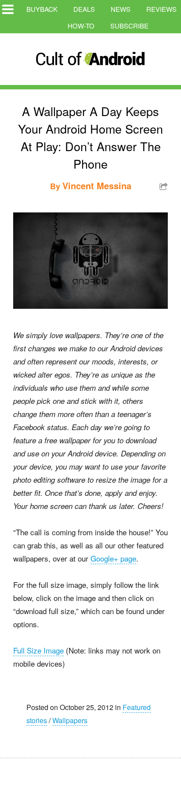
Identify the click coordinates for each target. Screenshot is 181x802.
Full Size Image (38, 650)
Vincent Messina (96, 185)
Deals (84, 9)
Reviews (161, 9)
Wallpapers (69, 720)
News (120, 9)
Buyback (42, 9)
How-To (81, 25)
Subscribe (129, 25)
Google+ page (113, 558)
